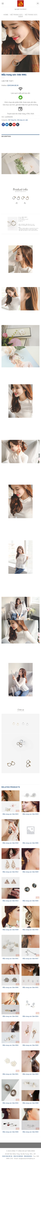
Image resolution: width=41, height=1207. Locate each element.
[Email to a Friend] (10, 124)
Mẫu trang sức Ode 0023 (10, 814)
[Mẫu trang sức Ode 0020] (30, 1032)
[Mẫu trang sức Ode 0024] (30, 1003)
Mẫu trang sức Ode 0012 (10, 872)
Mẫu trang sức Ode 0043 (30, 1132)
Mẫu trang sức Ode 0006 (10, 987)
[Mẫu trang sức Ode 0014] (10, 888)
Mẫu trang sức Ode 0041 (10, 958)
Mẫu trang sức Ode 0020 (30, 1045)
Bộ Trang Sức (16, 15)
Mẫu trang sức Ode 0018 (10, 843)
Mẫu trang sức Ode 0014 (10, 901)
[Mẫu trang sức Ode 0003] (30, 1061)
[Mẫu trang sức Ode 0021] (10, 1061)
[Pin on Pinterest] (14, 124)
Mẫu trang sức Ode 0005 (30, 843)
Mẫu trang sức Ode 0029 (30, 872)
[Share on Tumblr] (17, 124)
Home (5, 15)
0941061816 (28, 1156)
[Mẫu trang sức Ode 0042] (10, 1003)
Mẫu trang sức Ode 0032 (30, 929)
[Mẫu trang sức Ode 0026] (10, 1119)
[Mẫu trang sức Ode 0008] (30, 1090)
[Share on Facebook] (3, 124)
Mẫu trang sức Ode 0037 (30, 958)
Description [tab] (6, 136)
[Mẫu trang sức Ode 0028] (10, 917)
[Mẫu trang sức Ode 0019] (30, 801)
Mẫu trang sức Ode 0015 (10, 1103)
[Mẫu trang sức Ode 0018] (10, 830)
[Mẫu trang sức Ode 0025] (30, 888)
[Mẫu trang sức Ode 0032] (30, 917)
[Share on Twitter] (7, 124)
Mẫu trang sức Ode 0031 (30, 987)
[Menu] (2, 3)
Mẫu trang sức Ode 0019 (30, 814)
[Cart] (37, 3)
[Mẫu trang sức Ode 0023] (10, 801)
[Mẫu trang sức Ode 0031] (30, 974)
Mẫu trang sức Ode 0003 (30, 1074)
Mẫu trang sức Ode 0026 (10, 1132)
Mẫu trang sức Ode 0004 (10, 1045)
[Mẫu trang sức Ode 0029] (30, 859)
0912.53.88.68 (18, 1156)
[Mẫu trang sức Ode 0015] (10, 1090)
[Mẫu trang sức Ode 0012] (10, 859)
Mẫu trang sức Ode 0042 (10, 1016)
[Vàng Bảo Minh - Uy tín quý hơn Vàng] (20, 3)
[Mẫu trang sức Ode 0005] (30, 830)
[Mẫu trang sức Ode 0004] (10, 1032)
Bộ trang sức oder (22, 120)
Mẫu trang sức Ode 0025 (30, 901)
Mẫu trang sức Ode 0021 (10, 1074)
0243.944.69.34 (12, 85)
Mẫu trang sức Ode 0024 (30, 1016)
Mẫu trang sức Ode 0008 (30, 1103)
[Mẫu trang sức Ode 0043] (30, 1119)
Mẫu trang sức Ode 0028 (10, 929)
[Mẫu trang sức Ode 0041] (10, 945)
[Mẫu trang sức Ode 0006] (10, 974)
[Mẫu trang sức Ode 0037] (30, 945)
